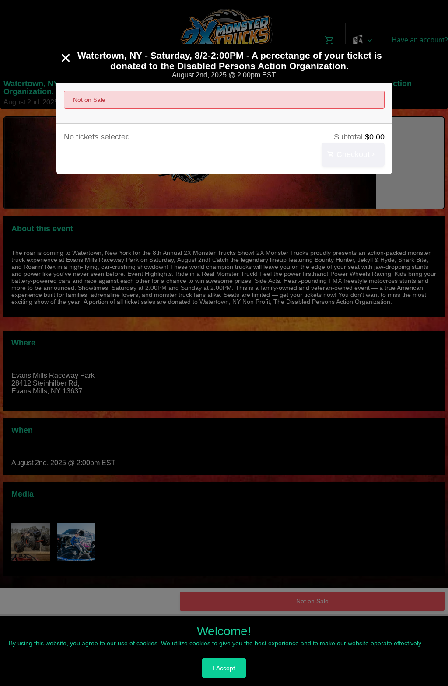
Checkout (352, 154)
